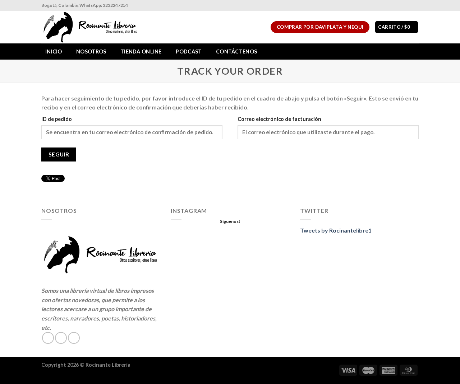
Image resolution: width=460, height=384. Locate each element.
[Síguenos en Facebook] (401, 5)
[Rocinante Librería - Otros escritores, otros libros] (91, 27)
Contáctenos (236, 51)
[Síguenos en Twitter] (74, 338)
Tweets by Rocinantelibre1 (336, 230)
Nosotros (91, 51)
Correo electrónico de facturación (279, 119)
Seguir (59, 154)
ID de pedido (56, 119)
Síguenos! (230, 221)
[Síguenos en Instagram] (408, 5)
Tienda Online (141, 51)
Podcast (189, 51)
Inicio (53, 51)
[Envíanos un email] (415, 5)
